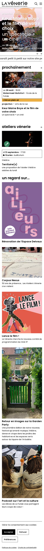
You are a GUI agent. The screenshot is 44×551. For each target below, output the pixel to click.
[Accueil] (14, 4)
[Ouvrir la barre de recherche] (36, 4)
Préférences (10, 539)
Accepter (8, 532)
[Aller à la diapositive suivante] (41, 54)
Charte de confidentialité (27, 547)
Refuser (23, 532)
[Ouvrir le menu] (40, 3)
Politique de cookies (9, 547)
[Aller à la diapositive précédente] (37, 54)
